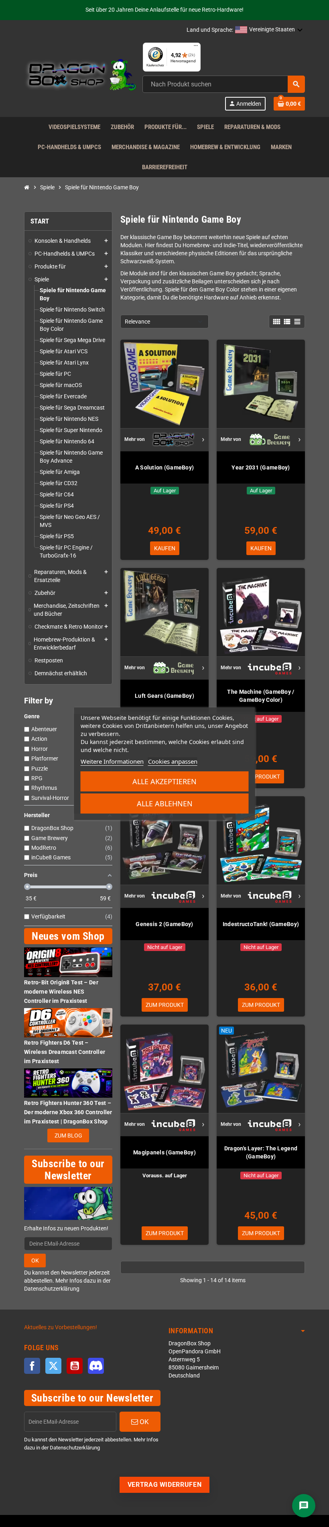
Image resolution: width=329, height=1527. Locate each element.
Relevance (137, 321)
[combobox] (223, 84)
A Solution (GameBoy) (164, 467)
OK (35, 1260)
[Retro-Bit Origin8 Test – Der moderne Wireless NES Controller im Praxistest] (68, 962)
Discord (96, 1366)
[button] (269, 30)
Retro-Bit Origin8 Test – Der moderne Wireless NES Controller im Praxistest (61, 991)
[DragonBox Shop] (80, 76)
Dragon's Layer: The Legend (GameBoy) (260, 1152)
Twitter (53, 1366)
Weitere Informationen (112, 761)
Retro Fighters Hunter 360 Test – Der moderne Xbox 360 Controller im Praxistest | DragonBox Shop (68, 1112)
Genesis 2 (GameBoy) (164, 924)
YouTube (75, 1366)
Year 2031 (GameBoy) (261, 467)
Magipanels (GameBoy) (164, 1152)
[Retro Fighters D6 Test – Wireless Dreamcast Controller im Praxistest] (68, 1022)
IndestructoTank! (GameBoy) (261, 924)
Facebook (32, 1366)
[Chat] (303, 1505)
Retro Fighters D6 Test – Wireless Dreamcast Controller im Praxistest (64, 1051)
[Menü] (196, 47)
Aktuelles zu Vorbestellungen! (60, 1327)
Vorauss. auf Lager (164, 1175)
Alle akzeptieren (164, 781)
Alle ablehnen (165, 803)
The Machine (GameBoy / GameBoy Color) (260, 696)
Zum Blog (68, 1135)
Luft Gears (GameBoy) (164, 696)
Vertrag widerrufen (165, 1484)
